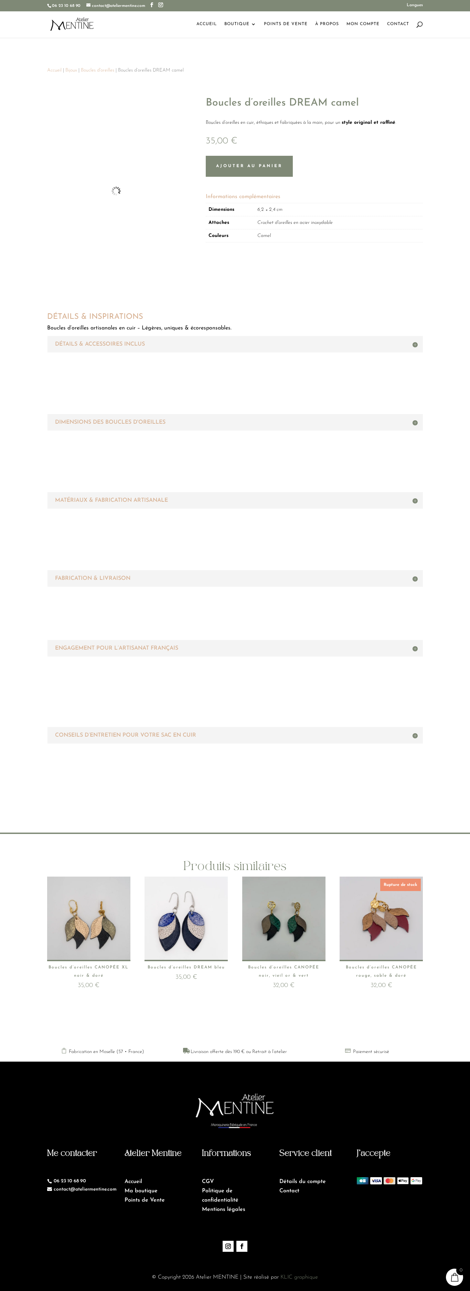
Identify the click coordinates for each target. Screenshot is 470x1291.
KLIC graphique (299, 1277)
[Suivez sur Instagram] (228, 1246)
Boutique (236, 24)
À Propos (327, 24)
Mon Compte (363, 24)
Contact (398, 24)
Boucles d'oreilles (97, 70)
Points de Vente (286, 24)
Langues (415, 5)
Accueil (206, 24)
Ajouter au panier (249, 166)
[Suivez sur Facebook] (241, 1246)
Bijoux (71, 70)
